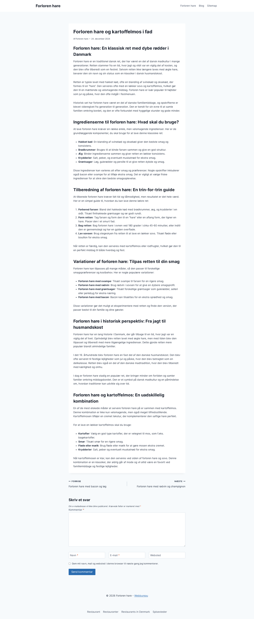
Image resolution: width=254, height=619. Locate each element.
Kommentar (76, 509)
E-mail (115, 555)
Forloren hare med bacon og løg (87, 484)
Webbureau (141, 595)
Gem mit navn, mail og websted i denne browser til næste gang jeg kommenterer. (115, 563)
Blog (201, 5)
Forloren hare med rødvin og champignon (161, 484)
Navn (74, 555)
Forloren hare (188, 5)
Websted (155, 555)
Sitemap (212, 5)
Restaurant (93, 611)
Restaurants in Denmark (135, 611)
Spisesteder (160, 611)
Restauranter (110, 611)
